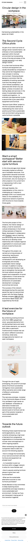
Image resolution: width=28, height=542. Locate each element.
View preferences (14, 537)
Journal (21, 2)
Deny (14, 533)
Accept (14, 528)
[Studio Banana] (7, 2)
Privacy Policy (14, 540)
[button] (26, 515)
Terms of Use (20, 540)
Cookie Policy (7, 540)
